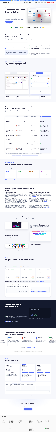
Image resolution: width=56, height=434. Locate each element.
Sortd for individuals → (47, 201)
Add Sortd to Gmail (9, 21)
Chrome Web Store (28, 347)
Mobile (42, 2)
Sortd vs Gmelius (31, 421)
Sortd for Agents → (47, 207)
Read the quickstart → (15, 321)
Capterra (34, 347)
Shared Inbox (19, 422)
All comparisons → (31, 431)
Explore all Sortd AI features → (41, 281)
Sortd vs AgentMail (31, 428)
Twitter (38, 423)
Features (39, 2)
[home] (6, 2)
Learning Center (4, 423)
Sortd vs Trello (30, 429)
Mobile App (3, 422)
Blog (37, 420)
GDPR (46, 423)
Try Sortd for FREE (51, 2)
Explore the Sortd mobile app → (36, 250)
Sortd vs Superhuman (31, 430)
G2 (31, 347)
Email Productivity (20, 423)
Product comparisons (39, 421)
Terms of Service (47, 420)
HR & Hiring (10, 428)
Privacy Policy (47, 421)
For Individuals (26, 2)
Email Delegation (20, 421)
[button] (30, 2)
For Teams (21, 2)
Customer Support (11, 421)
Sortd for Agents (8, 321)
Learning (45, 2)
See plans (12, 372)
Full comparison (34, 196)
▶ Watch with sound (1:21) (17, 21)
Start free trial (28, 372)
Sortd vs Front (30, 422)
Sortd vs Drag (30, 423)
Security (46, 422)
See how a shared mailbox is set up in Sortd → (11, 179)
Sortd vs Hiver (30, 420)
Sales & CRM (11, 422)
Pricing (36, 2)
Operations (10, 423)
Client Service (11, 420)
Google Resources (39, 422)
